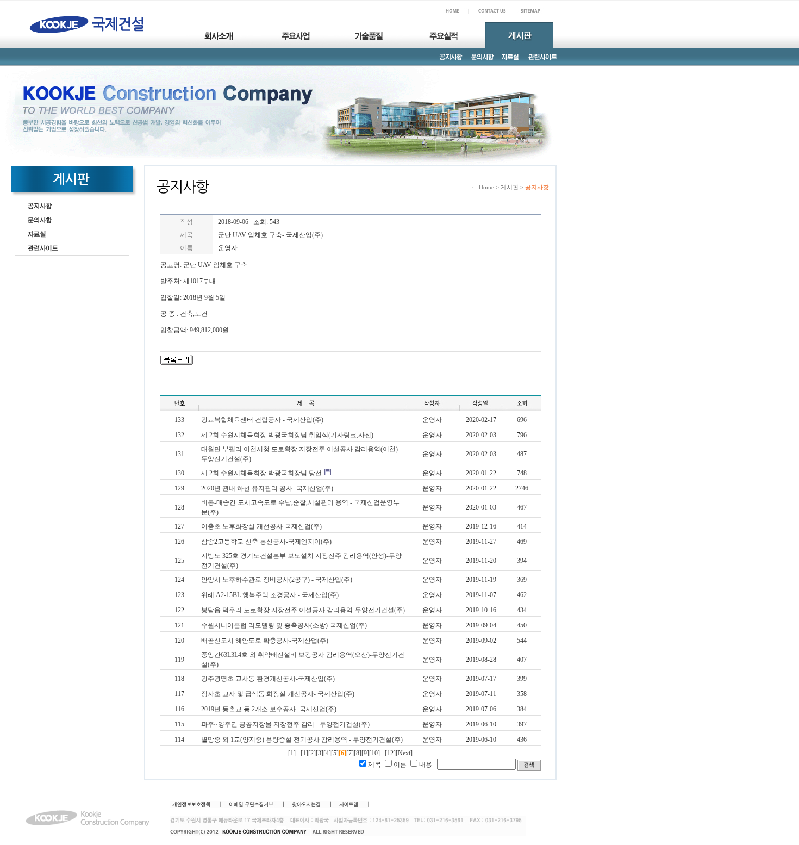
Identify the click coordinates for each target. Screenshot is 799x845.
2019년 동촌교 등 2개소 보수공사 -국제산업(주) (268, 709)
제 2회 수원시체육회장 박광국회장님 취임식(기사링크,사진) (287, 435)
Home (486, 187)
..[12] (389, 753)
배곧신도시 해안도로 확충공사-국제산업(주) (264, 640)
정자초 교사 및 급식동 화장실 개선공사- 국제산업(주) (277, 694)
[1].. (293, 753)
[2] (312, 753)
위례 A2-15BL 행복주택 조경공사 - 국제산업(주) (270, 595)
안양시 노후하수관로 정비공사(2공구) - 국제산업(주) (276, 579)
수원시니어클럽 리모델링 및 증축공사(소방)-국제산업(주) (284, 625)
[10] (374, 753)
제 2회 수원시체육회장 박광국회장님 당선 (261, 473)
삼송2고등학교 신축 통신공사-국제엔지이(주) (266, 541)
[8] (357, 753)
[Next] (404, 753)
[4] (327, 753)
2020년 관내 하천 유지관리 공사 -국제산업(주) (267, 488)
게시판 (510, 187)
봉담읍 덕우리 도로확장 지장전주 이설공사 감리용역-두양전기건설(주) (303, 610)
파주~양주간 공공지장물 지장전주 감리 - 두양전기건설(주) (285, 724)
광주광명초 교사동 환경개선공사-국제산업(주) (268, 678)
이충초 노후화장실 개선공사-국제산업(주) (261, 526)
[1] (304, 753)
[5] (335, 753)
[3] (319, 753)
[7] (350, 753)
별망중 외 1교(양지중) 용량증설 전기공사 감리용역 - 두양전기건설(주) (302, 739)
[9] (365, 753)
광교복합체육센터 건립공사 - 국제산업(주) (262, 420)
